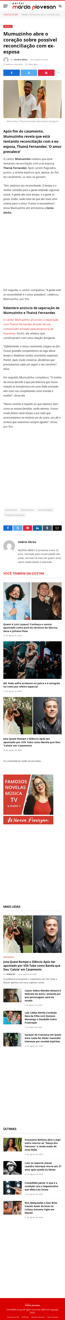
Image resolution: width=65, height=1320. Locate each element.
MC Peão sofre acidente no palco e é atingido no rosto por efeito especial (31, 685)
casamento (11, 510)
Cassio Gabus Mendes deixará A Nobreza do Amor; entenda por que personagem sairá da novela (43, 995)
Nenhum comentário (14, 64)
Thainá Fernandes (14, 515)
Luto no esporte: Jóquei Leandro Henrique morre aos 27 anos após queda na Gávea (43, 1166)
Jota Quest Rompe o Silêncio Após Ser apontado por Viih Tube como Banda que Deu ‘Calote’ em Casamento (31, 742)
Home (24, 14)
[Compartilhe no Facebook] (11, 73)
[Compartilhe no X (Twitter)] (29, 73)
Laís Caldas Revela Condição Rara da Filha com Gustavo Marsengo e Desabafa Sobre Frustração (41, 1017)
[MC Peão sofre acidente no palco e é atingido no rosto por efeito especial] (32, 660)
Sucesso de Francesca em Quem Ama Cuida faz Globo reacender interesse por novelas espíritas (43, 1038)
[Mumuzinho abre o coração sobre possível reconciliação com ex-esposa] (32, 99)
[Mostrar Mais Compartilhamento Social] (58, 73)
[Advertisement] (32, 251)
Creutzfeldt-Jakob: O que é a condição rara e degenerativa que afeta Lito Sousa (41, 1186)
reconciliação (45, 510)
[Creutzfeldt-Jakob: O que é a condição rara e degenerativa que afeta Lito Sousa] (12, 1188)
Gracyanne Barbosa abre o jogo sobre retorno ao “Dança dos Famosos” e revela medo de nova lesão (43, 1144)
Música (8, 26)
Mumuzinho (27, 510)
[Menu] (5, 6)
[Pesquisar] (60, 6)
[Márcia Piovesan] (34, 6)
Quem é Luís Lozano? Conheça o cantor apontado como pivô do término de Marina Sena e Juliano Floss (30, 628)
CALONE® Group (14, 1309)
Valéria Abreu (21, 60)
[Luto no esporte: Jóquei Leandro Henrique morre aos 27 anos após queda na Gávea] (12, 1168)
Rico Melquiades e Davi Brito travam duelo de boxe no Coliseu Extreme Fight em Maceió (41, 1207)
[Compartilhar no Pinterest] (46, 73)
